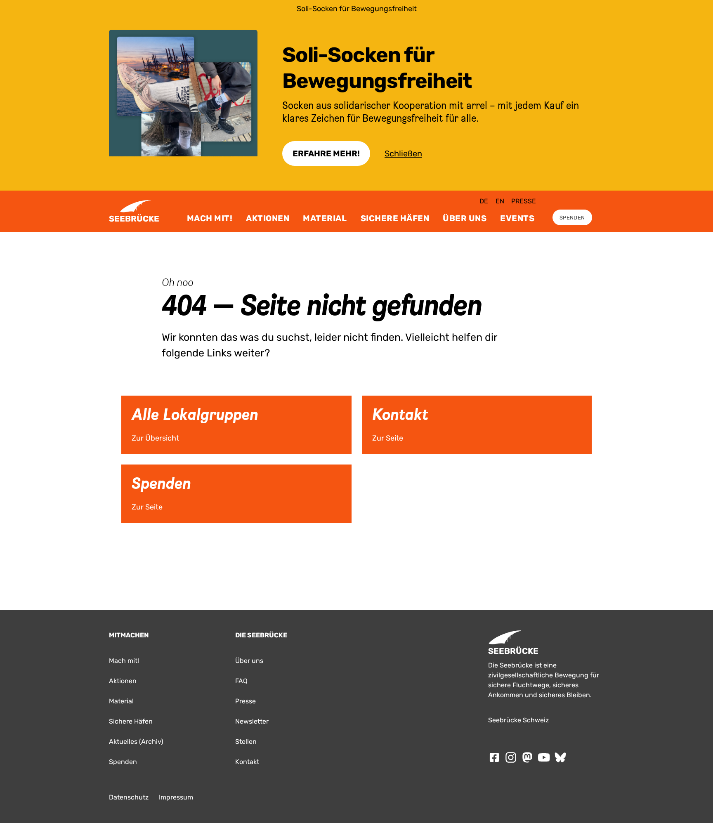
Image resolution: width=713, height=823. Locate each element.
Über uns (464, 218)
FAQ (241, 681)
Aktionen (267, 218)
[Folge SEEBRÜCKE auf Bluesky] (560, 757)
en (500, 201)
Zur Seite (371, 398)
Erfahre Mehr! (326, 153)
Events (517, 218)
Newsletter (252, 721)
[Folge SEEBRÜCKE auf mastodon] (527, 757)
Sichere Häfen (395, 218)
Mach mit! (210, 218)
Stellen (246, 741)
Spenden (572, 218)
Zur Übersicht (134, 398)
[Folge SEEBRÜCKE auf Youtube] (544, 757)
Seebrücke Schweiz (518, 720)
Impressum (176, 797)
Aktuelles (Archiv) (136, 741)
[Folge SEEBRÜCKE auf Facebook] (494, 757)
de (483, 201)
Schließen (403, 153)
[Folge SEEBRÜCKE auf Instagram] (511, 757)
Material (325, 218)
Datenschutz (129, 797)
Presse (523, 201)
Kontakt (247, 762)
